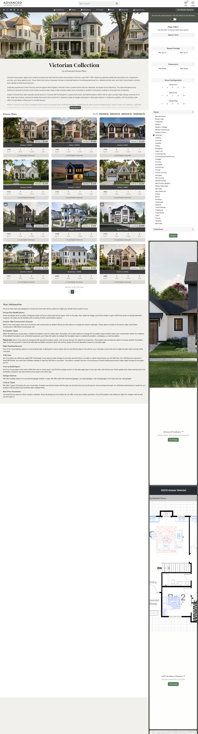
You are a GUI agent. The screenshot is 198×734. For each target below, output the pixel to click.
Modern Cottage (161, 127)
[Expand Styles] (193, 112)
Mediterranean (160, 181)
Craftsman (159, 122)
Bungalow (159, 148)
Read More (74, 108)
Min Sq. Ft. (162, 53)
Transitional (159, 213)
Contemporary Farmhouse (164, 156)
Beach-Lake (159, 119)
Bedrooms (114, 114)
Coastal (158, 138)
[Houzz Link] (21, 10)
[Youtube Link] (11, 10)
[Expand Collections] (193, 229)
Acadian (158, 143)
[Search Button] (116, 4)
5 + (184, 87)
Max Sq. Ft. (184, 53)
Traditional (159, 210)
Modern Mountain (161, 186)
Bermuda (158, 223)
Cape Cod (159, 151)
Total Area (102, 114)
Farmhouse (159, 167)
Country (158, 162)
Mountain (158, 189)
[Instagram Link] (7, 10)
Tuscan (158, 218)
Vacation (158, 221)
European (158, 165)
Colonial (158, 140)
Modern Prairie (160, 132)
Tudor (157, 215)
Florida (157, 170)
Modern (158, 124)
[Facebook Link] (14, 10)
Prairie (157, 194)
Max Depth (184, 69)
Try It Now (173, 440)
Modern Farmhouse (162, 130)
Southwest (159, 202)
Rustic (157, 197)
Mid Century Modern (162, 183)
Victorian (158, 135)
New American (160, 191)
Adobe (157, 146)
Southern (158, 199)
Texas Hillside (160, 207)
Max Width (162, 69)
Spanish (158, 205)
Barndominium (160, 116)
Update (173, 236)
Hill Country (159, 178)
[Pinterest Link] (4, 10)
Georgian (158, 175)
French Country (161, 173)
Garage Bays (138, 114)
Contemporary (160, 154)
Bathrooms (125, 114)
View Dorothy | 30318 (138, 57)
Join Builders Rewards (185, 10)
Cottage (158, 159)
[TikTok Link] (18, 10)
